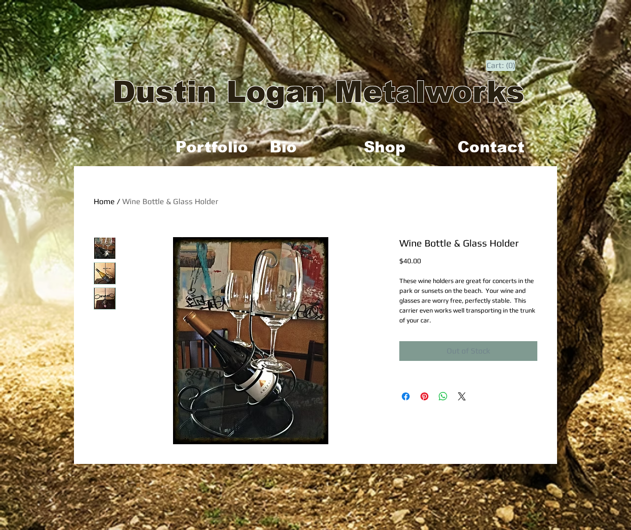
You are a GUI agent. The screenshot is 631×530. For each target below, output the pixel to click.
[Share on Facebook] (406, 396)
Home (104, 201)
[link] (501, 65)
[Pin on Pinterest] (424, 396)
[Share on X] (462, 396)
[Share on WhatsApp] (443, 396)
